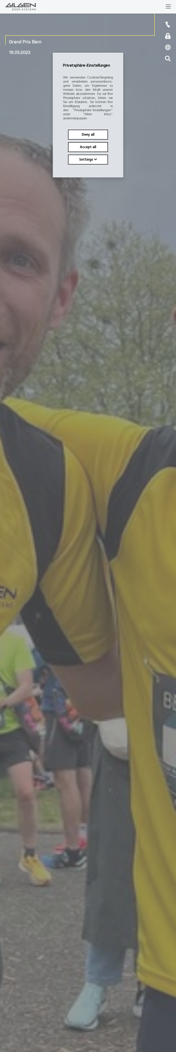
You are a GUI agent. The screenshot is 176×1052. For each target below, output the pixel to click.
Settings (86, 159)
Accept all (88, 147)
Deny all (88, 134)
